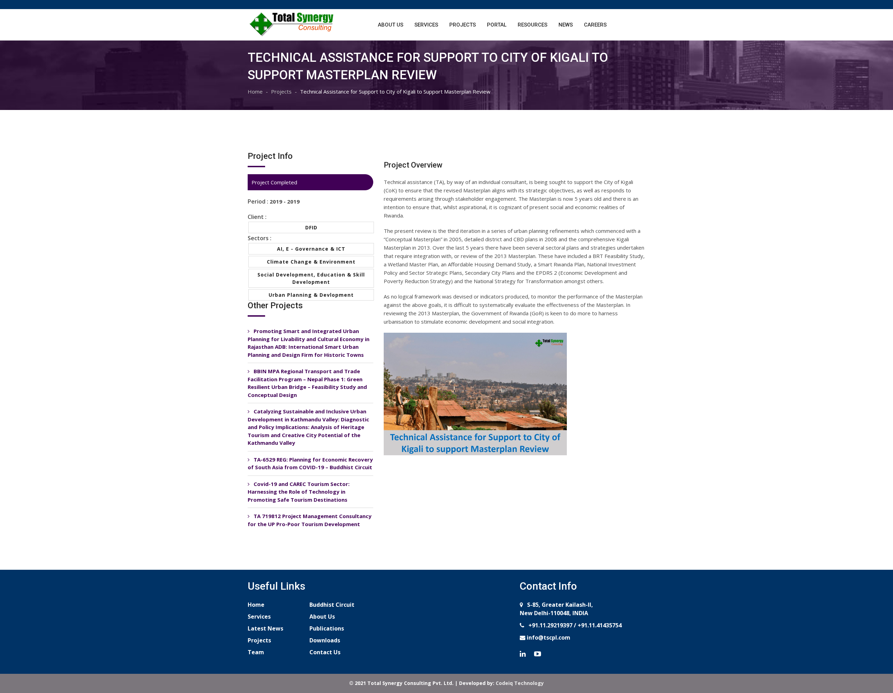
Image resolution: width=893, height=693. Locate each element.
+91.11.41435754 (600, 625)
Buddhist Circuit (331, 605)
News (565, 25)
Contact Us (324, 652)
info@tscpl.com (547, 637)
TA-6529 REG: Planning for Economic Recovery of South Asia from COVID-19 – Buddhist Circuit (310, 463)
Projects (462, 25)
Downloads (324, 640)
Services (426, 25)
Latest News (265, 628)
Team (256, 652)
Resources (532, 25)
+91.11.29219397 (549, 625)
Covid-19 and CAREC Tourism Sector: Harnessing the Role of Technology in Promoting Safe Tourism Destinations (299, 491)
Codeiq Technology (520, 683)
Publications (326, 628)
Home (255, 91)
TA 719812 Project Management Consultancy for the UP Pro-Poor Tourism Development (310, 520)
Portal (496, 25)
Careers (595, 25)
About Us (390, 25)
